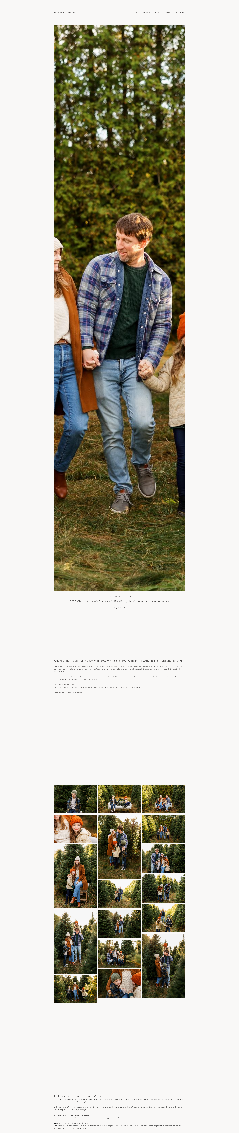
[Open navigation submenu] (149, 12)
